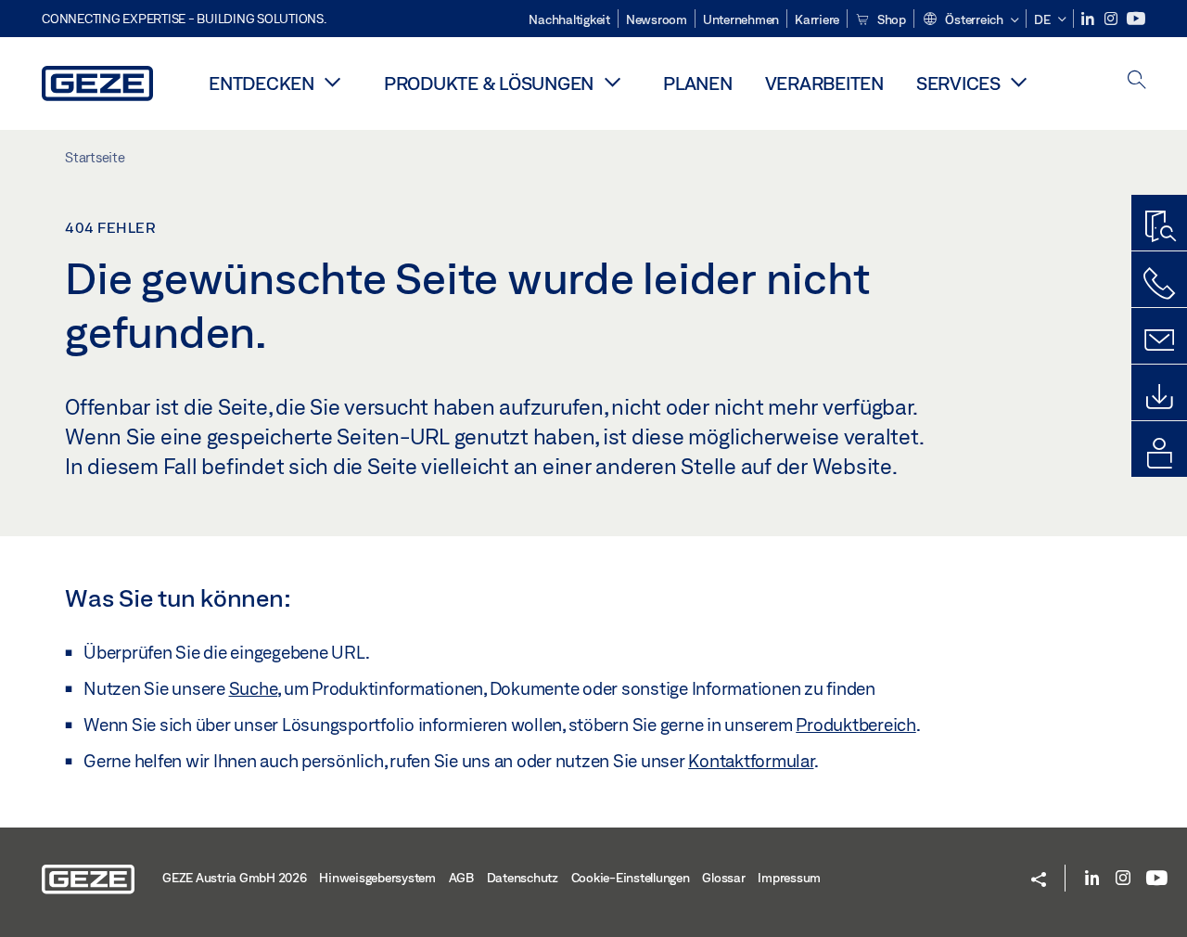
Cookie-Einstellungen (630, 877)
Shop (890, 19)
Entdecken (261, 83)
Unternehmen (741, 19)
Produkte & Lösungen (489, 83)
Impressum (789, 877)
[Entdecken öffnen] (332, 81)
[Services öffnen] (1019, 81)
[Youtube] (1136, 19)
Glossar (723, 877)
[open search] (1137, 81)
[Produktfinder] (1159, 227)
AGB (461, 877)
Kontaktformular (750, 761)
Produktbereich (856, 724)
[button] (970, 20)
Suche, (255, 688)
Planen (698, 83)
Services (958, 83)
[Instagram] (1112, 19)
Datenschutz (522, 877)
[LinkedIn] (1089, 19)
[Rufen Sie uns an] (1159, 283)
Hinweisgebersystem (377, 877)
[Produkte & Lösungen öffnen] (612, 81)
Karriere (817, 19)
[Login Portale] (1159, 453)
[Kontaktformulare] (1159, 340)
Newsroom (656, 19)
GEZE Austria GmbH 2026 (234, 877)
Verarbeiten (824, 83)
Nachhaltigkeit (569, 19)
